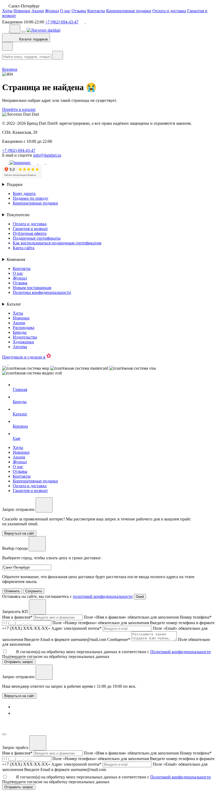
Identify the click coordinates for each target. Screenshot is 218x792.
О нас (65, 11)
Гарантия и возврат (30, 228)
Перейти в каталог (19, 109)
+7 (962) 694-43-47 (61, 22)
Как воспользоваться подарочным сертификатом (57, 243)
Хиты (7, 11)
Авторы (20, 346)
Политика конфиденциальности (42, 292)
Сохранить (33, 591)
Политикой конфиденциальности (180, 651)
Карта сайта (23, 247)
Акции (37, 11)
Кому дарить (24, 193)
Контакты (96, 11)
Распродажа (23, 327)
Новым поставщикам (32, 287)
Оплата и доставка (169, 11)
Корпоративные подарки (128, 11)
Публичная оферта (30, 233)
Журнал (52, 11)
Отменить (12, 591)
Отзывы (79, 11)
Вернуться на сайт (19, 696)
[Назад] (7, 46)
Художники (23, 342)
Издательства (25, 337)
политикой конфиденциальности (103, 596)
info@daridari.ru (47, 155)
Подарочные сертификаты (37, 238)
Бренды (20, 332)
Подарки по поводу (30, 198)
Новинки (22, 11)
